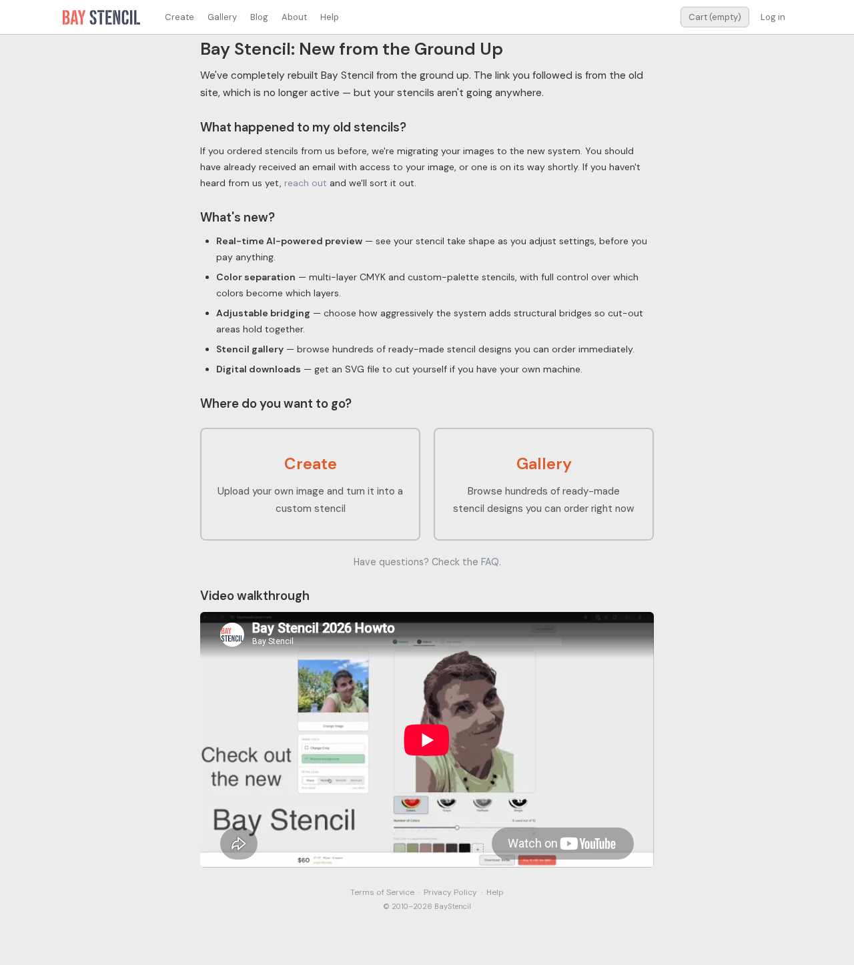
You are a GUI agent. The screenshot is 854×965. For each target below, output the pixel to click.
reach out (305, 183)
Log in (773, 17)
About (294, 17)
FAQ (490, 562)
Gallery (222, 17)
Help (329, 17)
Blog (259, 17)
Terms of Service (382, 892)
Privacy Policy (450, 892)
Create (179, 17)
